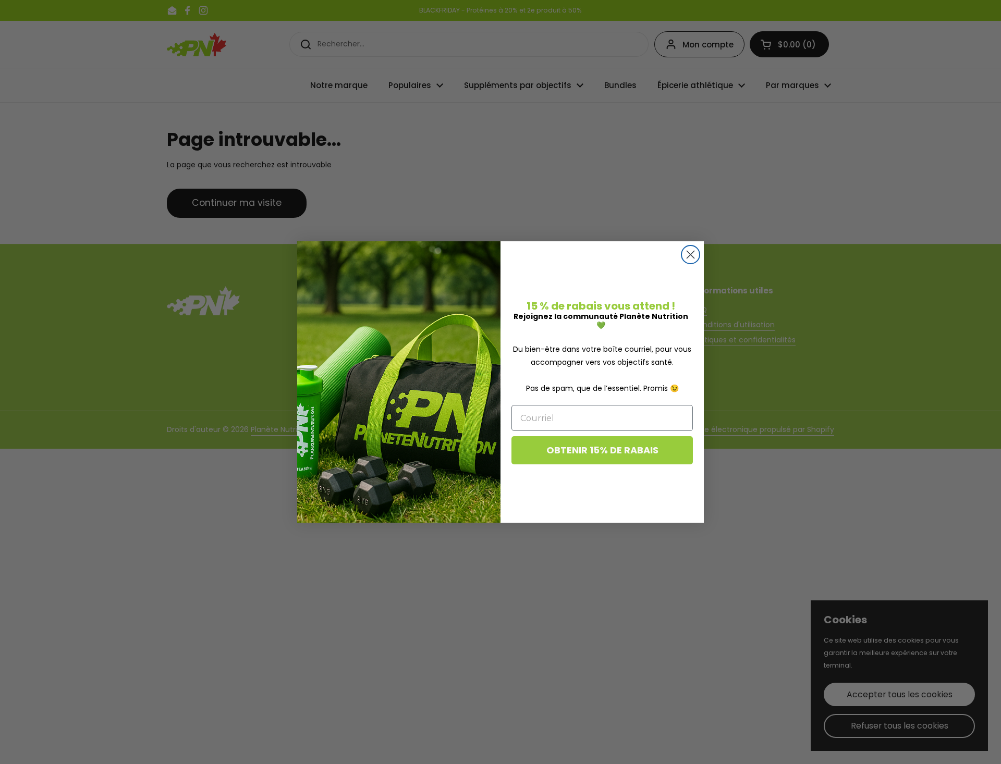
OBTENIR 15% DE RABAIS (602, 450)
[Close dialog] (690, 254)
